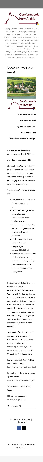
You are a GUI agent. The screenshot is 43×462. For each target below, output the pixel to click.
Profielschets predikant (16, 399)
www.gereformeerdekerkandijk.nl (21, 380)
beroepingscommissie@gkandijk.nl (21, 367)
